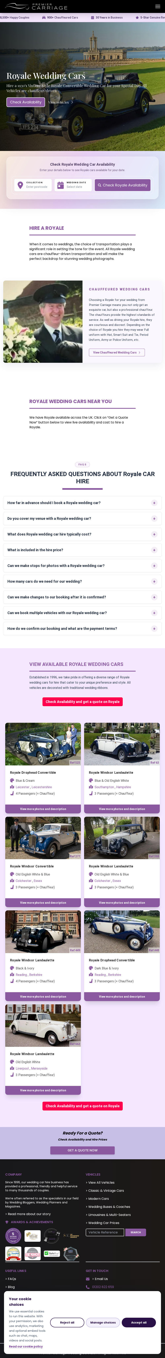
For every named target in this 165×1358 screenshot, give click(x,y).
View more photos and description (43, 809)
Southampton (104, 787)
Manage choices (103, 1323)
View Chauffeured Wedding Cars (115, 352)
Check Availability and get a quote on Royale (83, 702)
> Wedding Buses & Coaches (108, 1206)
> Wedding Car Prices (102, 1223)
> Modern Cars (97, 1198)
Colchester (23, 881)
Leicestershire (42, 787)
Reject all (67, 1323)
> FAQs (10, 1279)
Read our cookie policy (26, 1346)
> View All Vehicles (100, 1182)
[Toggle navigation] (158, 6)
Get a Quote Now (83, 1150)
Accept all (138, 1323)
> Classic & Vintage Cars (105, 1190)
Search (136, 1232)
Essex (38, 881)
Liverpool (22, 1068)
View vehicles (58, 102)
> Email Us (100, 1279)
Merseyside (39, 1068)
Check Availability (25, 102)
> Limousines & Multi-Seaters (108, 1214)
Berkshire (35, 975)
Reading (21, 975)
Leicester (22, 787)
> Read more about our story (28, 1214)
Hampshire (123, 787)
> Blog (10, 1287)
